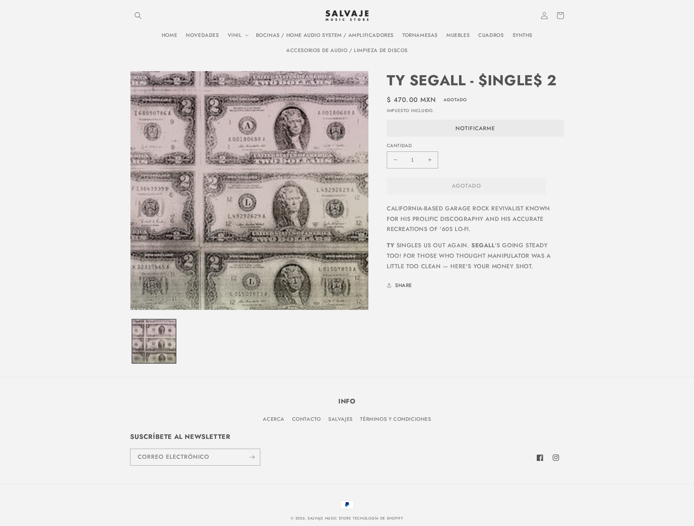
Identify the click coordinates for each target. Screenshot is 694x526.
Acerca (273, 419)
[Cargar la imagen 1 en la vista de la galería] (154, 341)
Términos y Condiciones (395, 419)
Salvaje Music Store (329, 518)
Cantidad (399, 145)
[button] (138, 15)
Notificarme (475, 128)
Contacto (306, 419)
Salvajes (340, 419)
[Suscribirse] (252, 457)
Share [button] (403, 285)
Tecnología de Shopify (378, 518)
